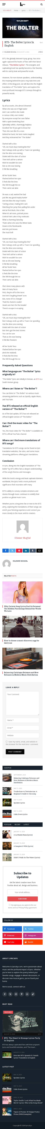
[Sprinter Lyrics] (7, 802)
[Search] (41, 4)
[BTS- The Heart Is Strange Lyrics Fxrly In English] (22, 1021)
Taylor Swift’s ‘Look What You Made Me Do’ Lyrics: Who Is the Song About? (28, 1101)
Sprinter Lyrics (19, 803)
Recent (17, 824)
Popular (7, 824)
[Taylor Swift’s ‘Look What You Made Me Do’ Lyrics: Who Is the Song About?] (6, 1100)
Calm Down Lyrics (20, 814)
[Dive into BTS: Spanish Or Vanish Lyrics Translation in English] (6, 1055)
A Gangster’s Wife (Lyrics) (23, 846)
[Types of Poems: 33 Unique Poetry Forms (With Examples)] (6, 1111)
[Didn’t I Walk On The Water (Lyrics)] (7, 857)
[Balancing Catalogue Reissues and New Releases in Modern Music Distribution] (22, 658)
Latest (26, 824)
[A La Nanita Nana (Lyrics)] (7, 834)
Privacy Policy (23, 908)
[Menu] (4, 4)
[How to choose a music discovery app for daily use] (22, 626)
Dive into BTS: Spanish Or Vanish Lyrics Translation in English (26, 1056)
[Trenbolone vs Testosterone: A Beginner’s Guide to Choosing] (7, 791)
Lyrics (40, 52)
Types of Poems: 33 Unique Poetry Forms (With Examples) (27, 1113)
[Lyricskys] (22, 4)
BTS (37, 379)
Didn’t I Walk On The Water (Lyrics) (27, 857)
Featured (8, 1012)
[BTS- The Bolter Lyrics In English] (22, 28)
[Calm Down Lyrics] (7, 814)
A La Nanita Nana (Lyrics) (23, 835)
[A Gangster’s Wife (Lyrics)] (7, 846)
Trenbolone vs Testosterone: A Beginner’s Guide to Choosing (25, 792)
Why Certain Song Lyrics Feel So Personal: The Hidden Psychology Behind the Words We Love (22, 608)
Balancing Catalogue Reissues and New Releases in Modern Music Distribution (21, 673)
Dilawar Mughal (10, 52)
